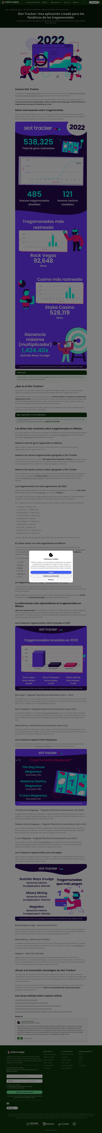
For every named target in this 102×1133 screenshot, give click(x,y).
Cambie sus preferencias (51, 576)
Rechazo (51, 579)
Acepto (51, 572)
